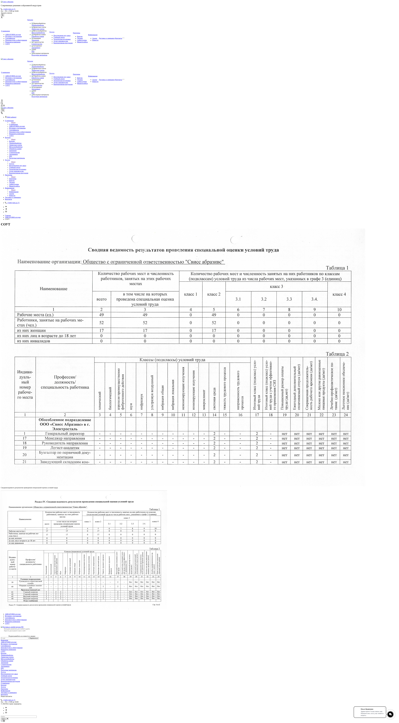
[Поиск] (2, 15)
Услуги (51, 32)
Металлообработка (38, 33)
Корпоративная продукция (63, 43)
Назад (13, 122)
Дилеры (80, 38)
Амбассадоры (82, 40)
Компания (4, 640)
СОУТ (7, 44)
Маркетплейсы (82, 42)
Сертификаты (10, 38)
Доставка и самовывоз (107, 38)
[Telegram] (6, 209)
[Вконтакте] (6, 207)
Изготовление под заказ (62, 35)
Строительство (37, 44)
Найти (3, 719)
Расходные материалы (39, 55)
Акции (94, 38)
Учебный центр (59, 37)
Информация (92, 35)
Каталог (30, 20)
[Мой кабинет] (1, 18)
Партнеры (76, 33)
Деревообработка (38, 25)
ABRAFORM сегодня (13, 34)
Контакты (118, 38)
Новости (95, 40)
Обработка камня (38, 36)
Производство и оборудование (16, 40)
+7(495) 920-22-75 (9, 9)
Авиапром (35, 40)
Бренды (80, 36)
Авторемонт (36, 48)
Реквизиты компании (12, 42)
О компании (5, 31)
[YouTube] (6, 212)
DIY (33, 51)
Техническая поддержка (62, 39)
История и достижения (13, 36)
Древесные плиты (38, 29)
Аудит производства (61, 41)
